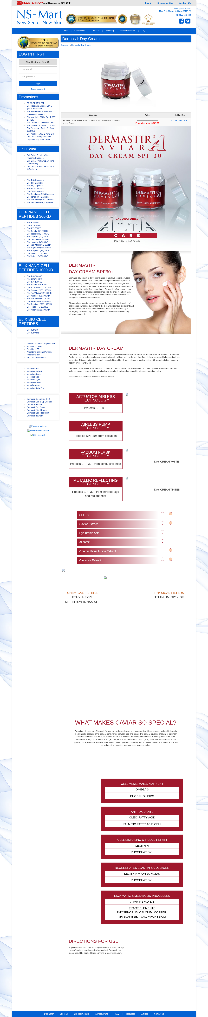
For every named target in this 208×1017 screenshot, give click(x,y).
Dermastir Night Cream (37, 410)
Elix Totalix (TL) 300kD (37, 253)
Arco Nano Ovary (34, 346)
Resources (130, 1014)
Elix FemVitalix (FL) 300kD (38, 239)
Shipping (110, 31)
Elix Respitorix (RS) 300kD (38, 250)
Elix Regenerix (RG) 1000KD (39, 301)
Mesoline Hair (33, 368)
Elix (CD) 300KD (34, 225)
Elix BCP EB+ (33, 330)
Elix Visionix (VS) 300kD (37, 256)
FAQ (143, 31)
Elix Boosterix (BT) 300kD (38, 234)
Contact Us (185, 3)
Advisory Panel (102, 1014)
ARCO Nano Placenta (36, 357)
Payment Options (127, 31)
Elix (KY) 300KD (34, 228)
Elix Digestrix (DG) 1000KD (39, 290)
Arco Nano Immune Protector (39, 352)
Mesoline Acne (33, 385)
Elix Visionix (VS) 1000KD (38, 310)
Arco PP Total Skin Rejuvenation (41, 344)
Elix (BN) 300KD (34, 222)
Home (65, 31)
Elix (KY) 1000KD (34, 282)
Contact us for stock (180, 120)
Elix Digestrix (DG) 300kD (38, 236)
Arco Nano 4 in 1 (34, 355)
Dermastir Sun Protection (38, 413)
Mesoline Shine (34, 374)
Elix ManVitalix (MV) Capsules (40, 200)
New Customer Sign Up (38, 62)
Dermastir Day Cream (36, 407)
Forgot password (38, 89)
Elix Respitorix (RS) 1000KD (39, 304)
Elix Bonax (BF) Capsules (38, 197)
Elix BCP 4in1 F (34, 333)
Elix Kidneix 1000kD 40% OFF (40, 123)
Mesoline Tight (33, 380)
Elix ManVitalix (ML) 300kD (39, 245)
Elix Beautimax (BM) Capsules (40, 194)
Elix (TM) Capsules (35, 191)
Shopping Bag (165, 3)
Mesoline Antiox (34, 382)
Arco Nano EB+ (33, 349)
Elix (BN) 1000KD (34, 276)
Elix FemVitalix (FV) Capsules (40, 202)
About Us (95, 31)
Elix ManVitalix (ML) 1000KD (39, 298)
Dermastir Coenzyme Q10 (38, 399)
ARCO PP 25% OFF (35, 103)
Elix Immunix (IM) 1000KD (38, 296)
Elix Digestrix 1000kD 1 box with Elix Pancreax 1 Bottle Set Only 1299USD (41, 128)
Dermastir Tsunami (35, 416)
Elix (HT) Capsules (35, 183)
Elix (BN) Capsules (35, 180)
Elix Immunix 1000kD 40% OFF (40, 134)
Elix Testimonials (81, 1014)
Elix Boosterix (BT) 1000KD (39, 287)
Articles (144, 1014)
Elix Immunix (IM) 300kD (37, 242)
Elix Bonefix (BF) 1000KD (38, 285)
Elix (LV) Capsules (35, 186)
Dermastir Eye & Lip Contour (39, 402)
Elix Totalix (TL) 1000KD (37, 307)
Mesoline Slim (33, 377)
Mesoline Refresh (34, 371)
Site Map (64, 1014)
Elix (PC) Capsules (35, 188)
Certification (79, 31)
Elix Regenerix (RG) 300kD (39, 248)
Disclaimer (49, 1014)
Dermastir (65, 45)
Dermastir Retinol (34, 404)
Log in (148, 3)
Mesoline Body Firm (35, 388)
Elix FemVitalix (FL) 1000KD (39, 293)
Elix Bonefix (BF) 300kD (37, 231)
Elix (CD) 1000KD (35, 279)
